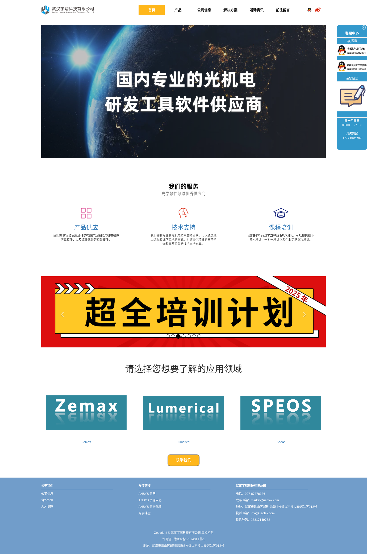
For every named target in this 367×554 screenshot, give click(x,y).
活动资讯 (257, 10)
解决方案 (230, 10)
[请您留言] (352, 96)
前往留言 (283, 10)
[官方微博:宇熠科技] (318, 6)
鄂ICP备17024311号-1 (189, 539)
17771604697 (352, 138)
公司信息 (204, 10)
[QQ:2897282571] (309, 6)
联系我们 (183, 460)
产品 (178, 10)
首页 (151, 10)
